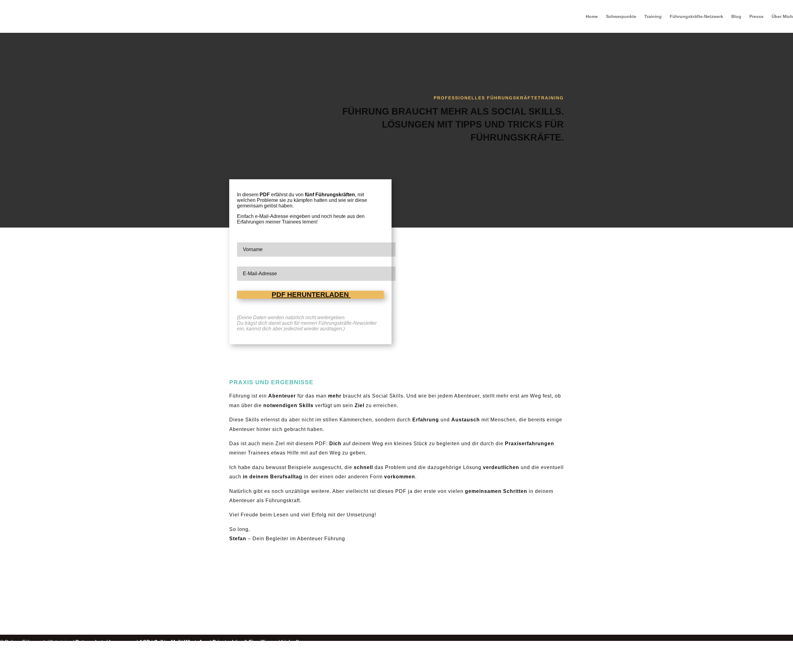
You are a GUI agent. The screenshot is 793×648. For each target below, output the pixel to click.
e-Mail (173, 642)
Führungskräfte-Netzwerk (696, 16)
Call (158, 642)
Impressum (122, 642)
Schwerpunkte (621, 16)
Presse (756, 16)
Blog (736, 16)
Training (653, 16)
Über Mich (782, 16)
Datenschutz (90, 642)
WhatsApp (196, 642)
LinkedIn (291, 642)
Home (592, 16)
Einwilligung (263, 642)
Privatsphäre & (230, 642)
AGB (144, 642)
